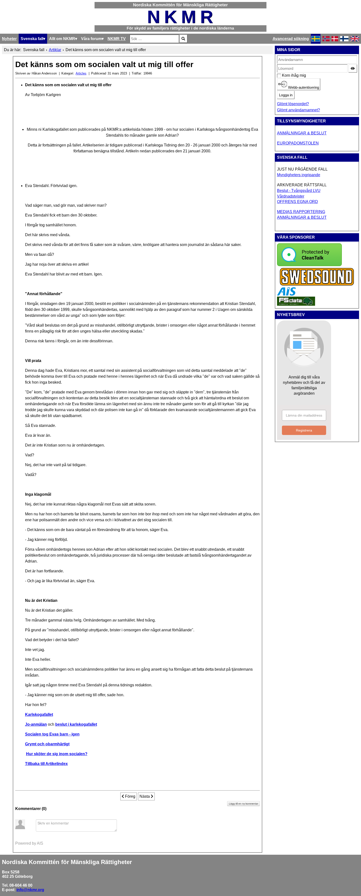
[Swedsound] (317, 285)
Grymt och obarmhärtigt (47, 744)
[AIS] (286, 294)
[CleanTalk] (309, 265)
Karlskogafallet (39, 714)
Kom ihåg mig (284, 75)
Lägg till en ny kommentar (243, 803)
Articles (81, 73)
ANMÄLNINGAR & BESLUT (302, 133)
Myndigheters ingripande (298, 175)
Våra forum (91, 39)
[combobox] (154, 39)
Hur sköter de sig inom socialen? (56, 754)
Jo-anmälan (36, 724)
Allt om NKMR (62, 39)
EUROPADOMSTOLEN (298, 143)
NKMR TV (117, 39)
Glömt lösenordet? (293, 104)
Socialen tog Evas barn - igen (52, 734)
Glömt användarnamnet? (298, 110)
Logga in (285, 95)
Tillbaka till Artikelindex (46, 764)
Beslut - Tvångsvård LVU (298, 190)
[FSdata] (296, 304)
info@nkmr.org (30, 890)
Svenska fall (32, 39)
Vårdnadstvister (290, 196)
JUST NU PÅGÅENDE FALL (302, 169)
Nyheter (9, 39)
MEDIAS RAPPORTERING (301, 212)
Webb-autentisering (303, 87)
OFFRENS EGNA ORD (297, 202)
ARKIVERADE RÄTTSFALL (302, 185)
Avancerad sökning (291, 39)
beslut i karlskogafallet (76, 724)
